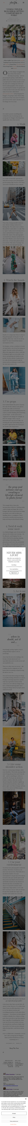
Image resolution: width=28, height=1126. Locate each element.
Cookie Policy (13, 1124)
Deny (14, 1117)
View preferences (14, 1121)
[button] (26, 1099)
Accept (14, 1113)
